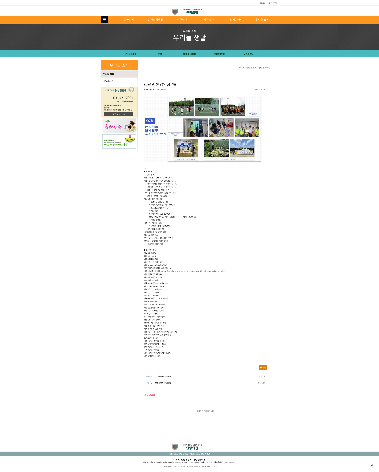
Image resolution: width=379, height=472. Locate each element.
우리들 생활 (108, 74)
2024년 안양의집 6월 (163, 383)
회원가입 (273, 3)
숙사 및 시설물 (189, 53)
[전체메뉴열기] (104, 19)
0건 (153, 89)
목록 (264, 367)
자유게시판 (108, 81)
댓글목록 (150, 395)
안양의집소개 (130, 53)
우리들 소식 (262, 19)
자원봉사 (209, 19)
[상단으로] (372, 465)
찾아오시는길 (219, 53)
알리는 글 (235, 19)
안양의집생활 (155, 19)
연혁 (160, 53)
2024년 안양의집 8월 (163, 376)
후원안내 (182, 19)
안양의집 (129, 19)
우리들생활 (248, 53)
